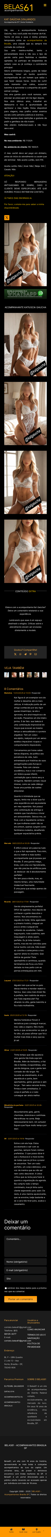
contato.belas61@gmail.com (17, 1340)
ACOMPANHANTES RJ (13, 1397)
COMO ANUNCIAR (36, 1329)
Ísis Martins (20, 675)
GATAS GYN (9, 1391)
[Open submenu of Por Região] (43, 1531)
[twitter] (6, 217)
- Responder (35, 693)
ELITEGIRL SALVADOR (14, 1386)
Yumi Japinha (35, 675)
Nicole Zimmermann (30, 675)
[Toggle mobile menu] (45, 5)
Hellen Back (12, 675)
